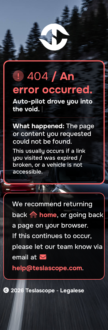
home (47, 215)
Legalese (72, 290)
